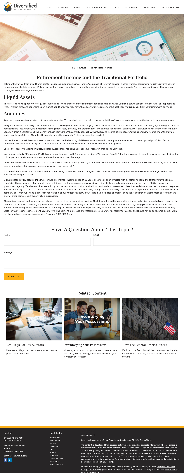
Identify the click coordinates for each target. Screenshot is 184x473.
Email (96, 235)
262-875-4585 (17, 438)
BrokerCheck (146, 440)
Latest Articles (56, 458)
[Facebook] (5, 460)
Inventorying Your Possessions (85, 345)
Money (52, 452)
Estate (52, 443)
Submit (12, 276)
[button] (49, 7)
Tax (51, 449)
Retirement (54, 437)
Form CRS (90, 435)
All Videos (54, 461)
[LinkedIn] (10, 460)
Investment (54, 440)
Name (7, 235)
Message (8, 252)
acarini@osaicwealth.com (15, 456)
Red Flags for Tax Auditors (25, 345)
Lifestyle (53, 455)
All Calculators (56, 464)
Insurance (53, 446)
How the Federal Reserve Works (144, 345)
